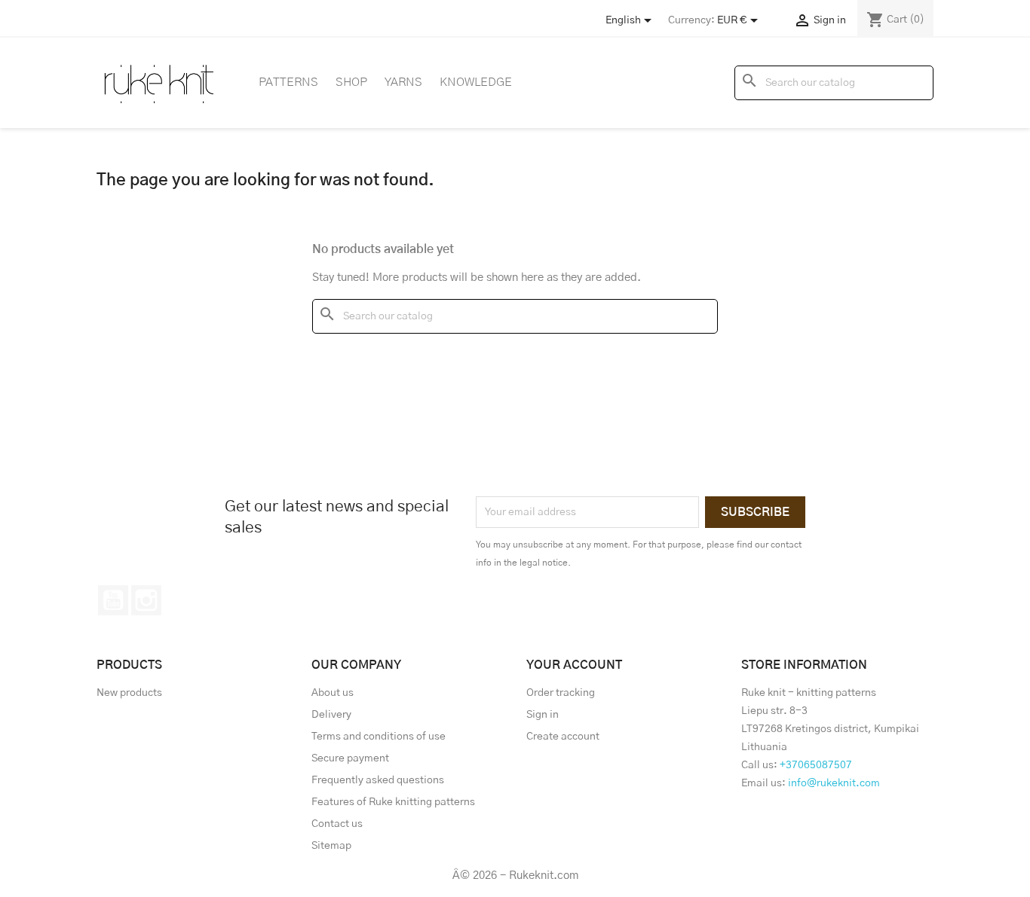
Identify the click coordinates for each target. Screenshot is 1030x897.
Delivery (331, 714)
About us (332, 693)
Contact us (337, 824)
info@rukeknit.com (834, 783)
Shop (351, 82)
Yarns (403, 82)
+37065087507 (816, 765)
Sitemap (331, 846)
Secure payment (350, 758)
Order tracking (560, 693)
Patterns (288, 82)
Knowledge (476, 82)
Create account (562, 736)
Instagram (146, 600)
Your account (574, 665)
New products (129, 693)
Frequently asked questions (377, 780)
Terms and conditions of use (378, 736)
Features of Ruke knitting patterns (393, 802)
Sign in (542, 714)
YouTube (113, 600)
